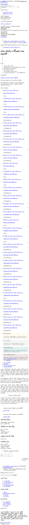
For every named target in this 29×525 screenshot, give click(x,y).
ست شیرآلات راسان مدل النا (8, 165)
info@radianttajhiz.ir (8, 467)
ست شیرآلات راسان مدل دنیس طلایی (10, 238)
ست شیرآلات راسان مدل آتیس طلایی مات (11, 117)
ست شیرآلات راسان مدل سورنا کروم (10, 271)
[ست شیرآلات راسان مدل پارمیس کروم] (13, 316)
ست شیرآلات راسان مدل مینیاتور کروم (10, 311)
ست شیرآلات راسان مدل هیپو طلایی (10, 101)
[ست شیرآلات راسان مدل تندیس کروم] (12, 276)
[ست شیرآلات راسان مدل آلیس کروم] (12, 195)
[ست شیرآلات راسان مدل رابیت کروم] (12, 147)
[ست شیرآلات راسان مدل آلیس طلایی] (12, 187)
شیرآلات (23, 41)
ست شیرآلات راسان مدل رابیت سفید (10, 157)
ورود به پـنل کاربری (7, 12)
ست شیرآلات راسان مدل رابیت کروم (10, 149)
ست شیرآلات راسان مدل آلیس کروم (10, 198)
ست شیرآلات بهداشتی (15, 41)
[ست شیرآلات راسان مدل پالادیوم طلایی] (13, 292)
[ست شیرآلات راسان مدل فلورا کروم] (12, 284)
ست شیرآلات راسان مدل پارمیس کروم (10, 319)
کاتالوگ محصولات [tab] (7, 366)
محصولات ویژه (6, 501)
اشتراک (14, 475)
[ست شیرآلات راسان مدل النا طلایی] (12, 171)
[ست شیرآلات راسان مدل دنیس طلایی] (12, 236)
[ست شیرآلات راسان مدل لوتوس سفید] (12, 252)
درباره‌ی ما (5, 494)
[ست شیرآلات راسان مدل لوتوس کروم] (12, 244)
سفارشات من (6, 480)
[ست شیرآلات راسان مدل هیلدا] (11, 219)
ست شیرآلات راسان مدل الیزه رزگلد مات (11, 206)
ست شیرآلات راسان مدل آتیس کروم (10, 133)
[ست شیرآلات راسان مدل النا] (10, 163)
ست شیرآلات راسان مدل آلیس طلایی (10, 190)
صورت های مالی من (8, 482)
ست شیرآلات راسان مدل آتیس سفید (10, 125)
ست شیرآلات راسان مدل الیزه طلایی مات (11, 214)
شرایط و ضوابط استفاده (9, 493)
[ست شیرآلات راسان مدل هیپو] (10, 90)
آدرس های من (6, 483)
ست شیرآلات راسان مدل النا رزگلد (10, 182)
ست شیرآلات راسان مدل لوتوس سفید (10, 254)
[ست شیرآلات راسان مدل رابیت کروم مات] (13, 138)
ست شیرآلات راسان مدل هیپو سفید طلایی (11, 109)
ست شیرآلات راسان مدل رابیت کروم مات (11, 141)
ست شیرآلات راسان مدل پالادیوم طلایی (11, 295)
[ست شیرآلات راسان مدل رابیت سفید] (12, 155)
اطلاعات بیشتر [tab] (6, 362)
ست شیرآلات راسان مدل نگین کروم (10, 327)
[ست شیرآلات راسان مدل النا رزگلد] (12, 179)
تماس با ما (5, 505)
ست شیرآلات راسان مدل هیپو (9, 93)
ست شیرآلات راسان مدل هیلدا (9, 222)
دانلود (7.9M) (6, 410)
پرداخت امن (6, 496)
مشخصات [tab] (5, 363)
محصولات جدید (6, 503)
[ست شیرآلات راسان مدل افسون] (11, 47)
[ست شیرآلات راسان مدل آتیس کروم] (12, 130)
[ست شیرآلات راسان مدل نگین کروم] (12, 324)
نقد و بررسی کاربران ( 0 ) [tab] (9, 365)
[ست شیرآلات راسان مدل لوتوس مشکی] (13, 260)
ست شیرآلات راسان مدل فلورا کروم (10, 287)
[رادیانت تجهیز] (4, 2)
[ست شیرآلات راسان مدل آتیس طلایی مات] (13, 114)
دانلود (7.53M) (6, 416)
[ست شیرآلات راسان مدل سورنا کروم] (12, 268)
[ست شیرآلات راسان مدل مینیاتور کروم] (13, 308)
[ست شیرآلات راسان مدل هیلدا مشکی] (12, 227)
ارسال (4, 492)
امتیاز (11, 450)
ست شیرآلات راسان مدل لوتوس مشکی (11, 263)
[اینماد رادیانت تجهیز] (5, 522)
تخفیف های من (6, 486)
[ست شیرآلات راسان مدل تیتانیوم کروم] (13, 300)
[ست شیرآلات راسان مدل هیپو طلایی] (12, 98)
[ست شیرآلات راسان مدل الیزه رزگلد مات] (13, 203)
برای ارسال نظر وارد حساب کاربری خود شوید (11, 458)
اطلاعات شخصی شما (8, 485)
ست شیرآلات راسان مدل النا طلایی (10, 174)
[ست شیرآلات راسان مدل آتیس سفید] (12, 122)
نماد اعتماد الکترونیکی (11, 358)
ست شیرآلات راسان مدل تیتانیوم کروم (10, 303)
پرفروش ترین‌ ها (7, 504)
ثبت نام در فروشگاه (8, 13)
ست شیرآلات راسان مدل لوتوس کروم (10, 246)
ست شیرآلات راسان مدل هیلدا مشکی (10, 230)
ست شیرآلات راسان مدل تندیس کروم (10, 279)
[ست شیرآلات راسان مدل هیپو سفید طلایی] (13, 106)
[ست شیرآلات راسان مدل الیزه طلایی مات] (13, 211)
